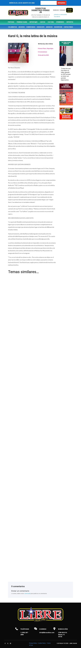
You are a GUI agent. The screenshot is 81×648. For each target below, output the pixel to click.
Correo (42, 629)
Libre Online (49, 44)
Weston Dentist (34, 639)
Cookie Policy (42, 643)
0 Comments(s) (42, 52)
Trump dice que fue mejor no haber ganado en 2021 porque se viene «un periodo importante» (66, 74)
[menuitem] (11, 22)
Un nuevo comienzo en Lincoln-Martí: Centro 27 (22, 344)
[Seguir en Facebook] (5, 643)
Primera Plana (42, 48)
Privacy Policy (33, 643)
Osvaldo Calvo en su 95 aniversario (19, 564)
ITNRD (60, 645)
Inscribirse (57, 16)
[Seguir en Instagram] (10, 643)
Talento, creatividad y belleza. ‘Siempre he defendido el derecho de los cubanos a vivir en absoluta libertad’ (38, 469)
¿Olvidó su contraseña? (60, 14)
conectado (27, 593)
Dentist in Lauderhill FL (23, 639)
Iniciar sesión (69, 10)
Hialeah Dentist (12, 639)
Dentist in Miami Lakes (45, 639)
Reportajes (50, 48)
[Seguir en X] (8, 643)
